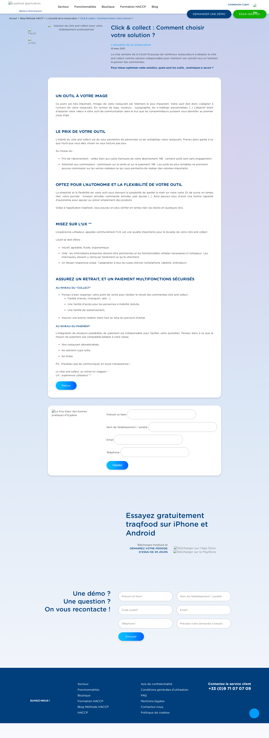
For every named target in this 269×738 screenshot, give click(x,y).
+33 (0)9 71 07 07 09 (230, 688)
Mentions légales (152, 701)
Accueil (13, 18)
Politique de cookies (155, 712)
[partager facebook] (32, 31)
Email (110, 439)
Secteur (63, 6)
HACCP (83, 712)
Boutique (108, 6)
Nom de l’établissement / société (127, 427)
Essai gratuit (250, 14)
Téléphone (113, 452)
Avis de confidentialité (156, 684)
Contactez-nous (152, 706)
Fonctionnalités (85, 6)
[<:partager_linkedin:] (32, 41)
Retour (66, 385)
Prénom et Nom (117, 414)
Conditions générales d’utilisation (164, 689)
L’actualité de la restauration (61, 18)
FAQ (144, 695)
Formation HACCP (133, 6)
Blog (155, 6)
